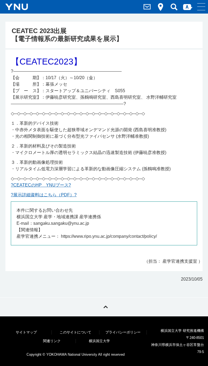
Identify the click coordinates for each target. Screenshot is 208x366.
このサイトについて (75, 332)
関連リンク (52, 341)
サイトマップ (26, 332)
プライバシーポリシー (123, 332)
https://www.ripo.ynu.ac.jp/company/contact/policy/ (109, 236)
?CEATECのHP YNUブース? (41, 185)
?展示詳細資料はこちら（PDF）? (44, 194)
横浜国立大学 (99, 341)
